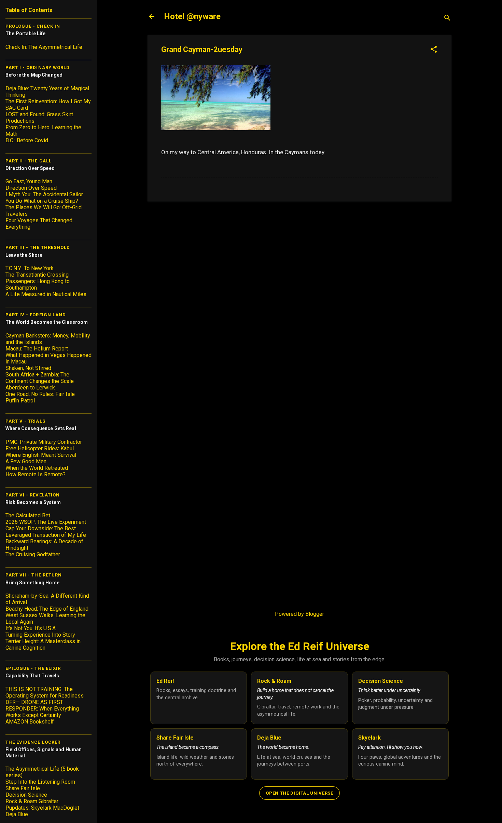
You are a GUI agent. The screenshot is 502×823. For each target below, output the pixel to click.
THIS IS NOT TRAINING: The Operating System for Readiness (44, 692)
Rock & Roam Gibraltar (31, 801)
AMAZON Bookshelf (29, 721)
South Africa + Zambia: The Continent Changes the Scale (39, 377)
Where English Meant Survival (40, 455)
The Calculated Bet (27, 515)
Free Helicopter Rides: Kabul (39, 448)
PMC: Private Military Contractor (43, 442)
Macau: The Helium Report (36, 348)
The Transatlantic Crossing (37, 274)
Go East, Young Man (28, 181)
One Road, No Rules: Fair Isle (40, 394)
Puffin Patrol (20, 400)
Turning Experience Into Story (40, 635)
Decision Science (26, 795)
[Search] (447, 18)
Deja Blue (16, 814)
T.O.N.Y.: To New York (29, 268)
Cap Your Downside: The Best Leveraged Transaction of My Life (45, 531)
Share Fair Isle (22, 788)
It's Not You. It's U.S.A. (31, 628)
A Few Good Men (25, 461)
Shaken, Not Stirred (28, 368)
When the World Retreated (36, 468)
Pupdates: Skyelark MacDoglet (42, 808)
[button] (434, 50)
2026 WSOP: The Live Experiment (45, 522)
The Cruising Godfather (32, 554)
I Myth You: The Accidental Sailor (44, 194)
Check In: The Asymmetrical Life (43, 47)
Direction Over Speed (31, 188)
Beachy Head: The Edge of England (46, 609)
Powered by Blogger (299, 614)
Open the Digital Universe (299, 793)
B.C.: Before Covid (26, 140)
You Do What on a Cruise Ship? (41, 201)
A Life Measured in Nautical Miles (45, 294)
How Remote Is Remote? (35, 474)
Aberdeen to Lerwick (30, 387)
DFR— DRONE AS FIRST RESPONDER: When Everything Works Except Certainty (42, 708)
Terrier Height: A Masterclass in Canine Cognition (43, 644)
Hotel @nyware (192, 16)
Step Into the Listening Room (40, 782)
